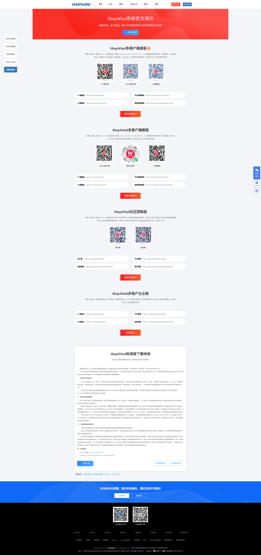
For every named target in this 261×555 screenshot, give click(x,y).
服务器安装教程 (98, 474)
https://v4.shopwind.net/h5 (96, 185)
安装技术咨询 (176, 463)
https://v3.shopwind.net (95, 314)
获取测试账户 (130, 114)
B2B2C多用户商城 (155, 540)
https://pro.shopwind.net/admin (157, 95)
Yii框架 (87, 540)
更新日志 (107, 532)
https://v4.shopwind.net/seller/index (159, 185)
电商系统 (79, 540)
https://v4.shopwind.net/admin (157, 177)
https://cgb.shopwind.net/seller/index (99, 267)
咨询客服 (122, 496)
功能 (156, 4)
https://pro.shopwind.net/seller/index (159, 103)
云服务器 (137, 540)
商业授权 (187, 4)
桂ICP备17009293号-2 (137, 551)
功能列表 (123, 532)
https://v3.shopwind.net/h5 (96, 322)
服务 (121, 4)
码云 (144, 540)
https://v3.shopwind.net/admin (154, 314)
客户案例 (169, 532)
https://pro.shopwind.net (96, 95)
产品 (110, 4)
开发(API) (134, 4)
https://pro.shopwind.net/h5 (96, 103)
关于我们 (77, 532)
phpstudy (114, 540)
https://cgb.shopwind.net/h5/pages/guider (158, 267)
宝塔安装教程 (87, 474)
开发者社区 (184, 532)
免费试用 (176, 4)
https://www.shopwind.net (97, 452)
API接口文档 (116, 474)
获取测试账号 (130, 277)
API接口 (92, 532)
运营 (145, 4)
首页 (100, 4)
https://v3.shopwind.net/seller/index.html (158, 322)
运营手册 (138, 532)
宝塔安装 (96, 540)
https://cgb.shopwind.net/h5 (94, 259)
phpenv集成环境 (125, 540)
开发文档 (107, 474)
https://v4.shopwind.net (95, 177)
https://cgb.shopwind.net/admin (154, 259)
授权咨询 (130, 333)
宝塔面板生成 (161, 463)
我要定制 (139, 496)
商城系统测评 (168, 540)
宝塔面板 (105, 540)
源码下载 (131, 32)
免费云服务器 (180, 540)
